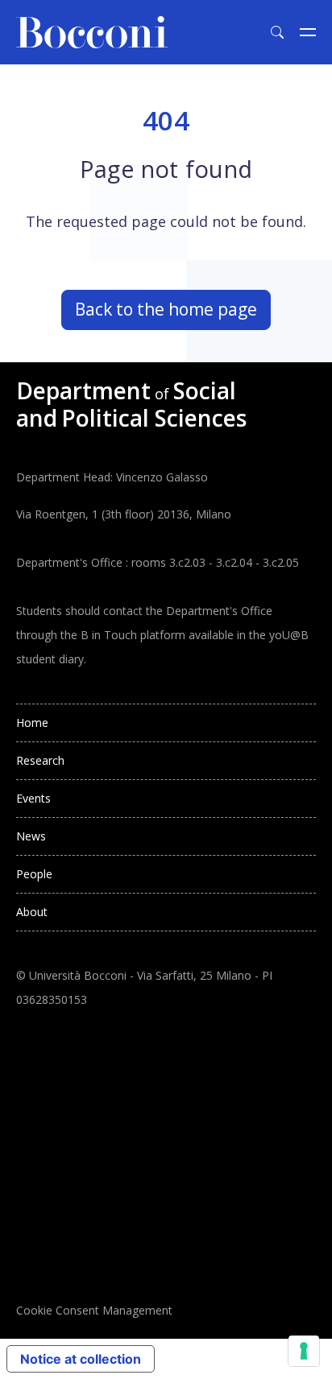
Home (32, 722)
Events (33, 798)
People (34, 873)
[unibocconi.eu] (92, 32)
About (32, 911)
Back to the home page (166, 309)
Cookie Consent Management (94, 1310)
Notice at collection (80, 1359)
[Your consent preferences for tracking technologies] (303, 1351)
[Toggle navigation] (308, 32)
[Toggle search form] (277, 32)
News (31, 836)
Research (40, 760)
